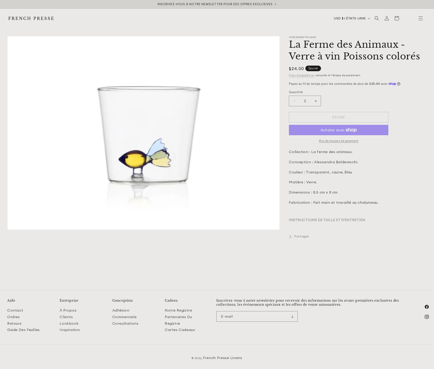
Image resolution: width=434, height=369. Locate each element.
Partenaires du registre (178, 320)
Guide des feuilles (23, 329)
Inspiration (70, 329)
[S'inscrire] (292, 316)
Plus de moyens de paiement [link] (339, 140)
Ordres (13, 317)
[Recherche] (377, 18)
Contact (15, 310)
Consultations (125, 323)
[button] (421, 18)
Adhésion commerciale (124, 313)
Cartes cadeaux (180, 329)
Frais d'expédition (301, 75)
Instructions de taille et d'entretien (327, 220)
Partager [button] (301, 236)
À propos (68, 310)
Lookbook (69, 323)
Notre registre (178, 310)
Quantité (296, 92)
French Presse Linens (222, 357)
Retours (14, 323)
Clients (66, 317)
